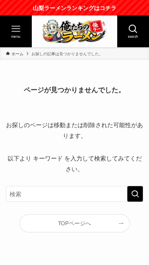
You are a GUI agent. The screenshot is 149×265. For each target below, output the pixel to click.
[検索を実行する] (135, 194)
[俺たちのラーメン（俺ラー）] (74, 31)
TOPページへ (74, 223)
